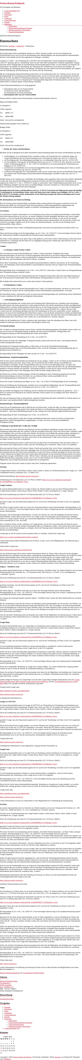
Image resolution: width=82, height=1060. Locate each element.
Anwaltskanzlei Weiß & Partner (33, 973)
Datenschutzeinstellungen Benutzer (20, 28)
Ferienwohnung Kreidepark (12, 3)
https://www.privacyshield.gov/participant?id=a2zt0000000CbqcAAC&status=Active (29, 581)
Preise (6, 16)
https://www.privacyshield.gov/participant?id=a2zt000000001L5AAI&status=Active (28, 498)
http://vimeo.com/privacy (8, 964)
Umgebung (8, 18)
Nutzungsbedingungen (16, 32)
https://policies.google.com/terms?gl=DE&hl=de (32, 681)
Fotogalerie (8, 15)
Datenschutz (13, 26)
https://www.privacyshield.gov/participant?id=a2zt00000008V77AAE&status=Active (29, 902)
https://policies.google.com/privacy (27, 476)
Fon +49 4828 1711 (6, 987)
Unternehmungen (10, 20)
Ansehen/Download (7, 999)
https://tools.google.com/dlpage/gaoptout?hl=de (16, 550)
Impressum (8, 24)
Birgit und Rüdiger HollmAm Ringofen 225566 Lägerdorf (8, 983)
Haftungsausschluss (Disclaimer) (20, 30)
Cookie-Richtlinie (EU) (12, 11)
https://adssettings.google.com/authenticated (14, 691)
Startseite (7, 13)
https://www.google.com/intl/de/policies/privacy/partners (19, 537)
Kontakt (7, 22)
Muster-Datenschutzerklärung (10, 973)
